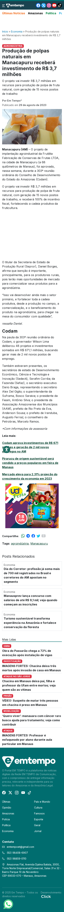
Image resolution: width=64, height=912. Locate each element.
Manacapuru (39, 543)
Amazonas (35, 13)
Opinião (6, 807)
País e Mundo (42, 801)
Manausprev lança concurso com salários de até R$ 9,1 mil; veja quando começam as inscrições (30, 600)
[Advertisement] (32, 22)
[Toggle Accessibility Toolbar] (6, 449)
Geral (37, 825)
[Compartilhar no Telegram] (28, 536)
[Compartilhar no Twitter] (38, 536)
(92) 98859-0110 (16, 858)
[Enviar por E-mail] (43, 536)
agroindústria (20, 543)
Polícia (6, 819)
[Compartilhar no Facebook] (33, 536)
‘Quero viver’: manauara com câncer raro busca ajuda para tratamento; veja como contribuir (31, 720)
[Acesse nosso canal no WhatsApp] (8, 904)
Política (51, 13)
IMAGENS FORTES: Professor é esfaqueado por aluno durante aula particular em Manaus (27, 740)
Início (5, 31)
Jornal (37, 831)
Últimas (6, 801)
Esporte (38, 819)
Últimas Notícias (13, 13)
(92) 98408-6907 (17, 852)
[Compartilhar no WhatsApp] (23, 536)
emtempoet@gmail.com (20, 846)
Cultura (38, 807)
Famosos (39, 813)
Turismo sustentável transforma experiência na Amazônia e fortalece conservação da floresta (30, 623)
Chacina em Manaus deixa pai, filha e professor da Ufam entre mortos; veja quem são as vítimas (29, 685)
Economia (16, 31)
